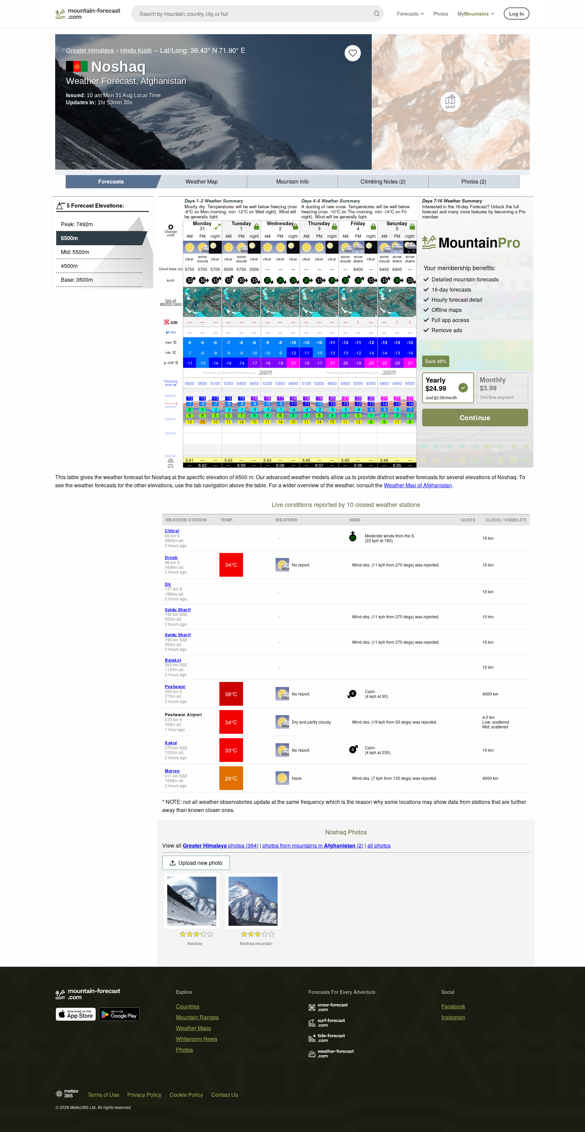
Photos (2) (473, 181)
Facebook (453, 1006)
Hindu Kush (136, 50)
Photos (440, 13)
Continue (475, 417)
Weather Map (202, 181)
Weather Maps (193, 1028)
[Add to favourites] (353, 53)
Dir (168, 584)
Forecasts (407, 13)
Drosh (171, 557)
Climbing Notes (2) (383, 181)
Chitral (172, 531)
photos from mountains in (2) (312, 845)
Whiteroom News (196, 1039)
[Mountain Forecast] (88, 13)
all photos (379, 845)
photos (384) (220, 845)
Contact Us (224, 1094)
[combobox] (257, 13)
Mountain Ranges (197, 1017)
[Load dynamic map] (451, 102)
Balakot (173, 660)
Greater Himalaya (90, 50)
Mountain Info (292, 181)
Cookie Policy (186, 1094)
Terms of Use (103, 1094)
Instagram (453, 1017)
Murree (172, 771)
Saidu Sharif (178, 609)
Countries (187, 1006)
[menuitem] (111, 181)
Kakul (171, 743)
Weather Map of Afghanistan (418, 485)
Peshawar (175, 686)
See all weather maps (171, 302)
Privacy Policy (144, 1094)
